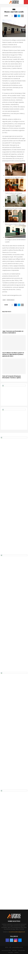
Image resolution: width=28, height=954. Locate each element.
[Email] (20, 940)
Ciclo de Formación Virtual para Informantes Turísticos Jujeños (11, 376)
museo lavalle (10, 299)
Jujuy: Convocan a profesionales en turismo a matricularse (12, 332)
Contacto (16, 952)
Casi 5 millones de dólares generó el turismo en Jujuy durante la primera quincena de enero (13, 354)
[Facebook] (7, 940)
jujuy (4, 299)
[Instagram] (15, 940)
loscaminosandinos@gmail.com (17, 932)
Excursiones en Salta (6, 950)
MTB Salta (14, 950)
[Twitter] (11, 940)
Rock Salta (10, 952)
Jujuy (14, 9)
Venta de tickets (21, 950)
